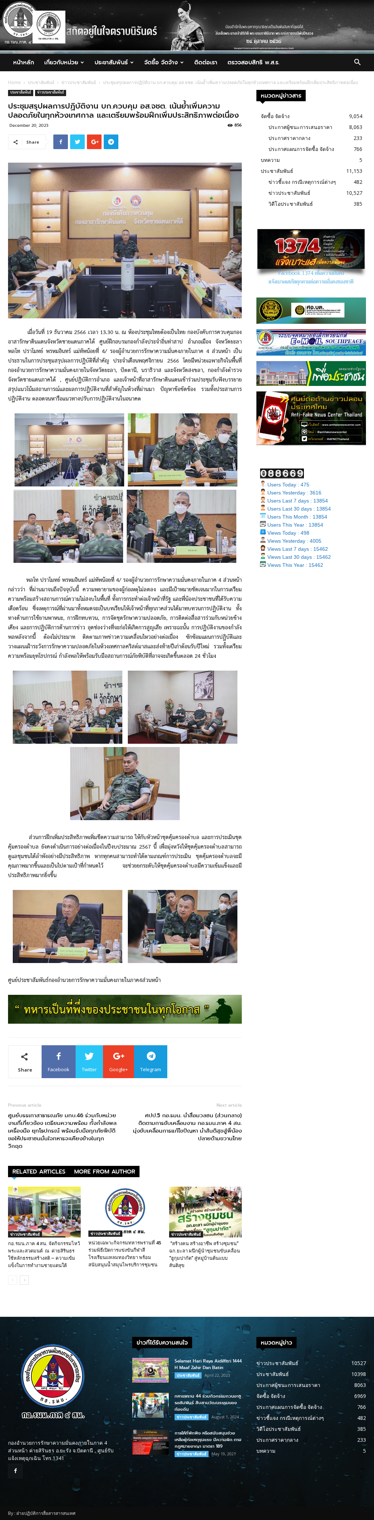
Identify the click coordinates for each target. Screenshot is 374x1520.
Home (14, 82)
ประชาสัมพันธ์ (111, 62)
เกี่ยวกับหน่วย (61, 62)
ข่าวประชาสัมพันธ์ (78, 82)
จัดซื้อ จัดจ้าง (161, 62)
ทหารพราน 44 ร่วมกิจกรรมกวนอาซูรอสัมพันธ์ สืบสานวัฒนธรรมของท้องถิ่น (208, 1403)
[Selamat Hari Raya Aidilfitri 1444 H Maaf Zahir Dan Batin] (150, 1370)
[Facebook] (15, 1471)
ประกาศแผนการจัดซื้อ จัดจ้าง (301, 148)
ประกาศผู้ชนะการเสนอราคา (300, 127)
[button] (357, 63)
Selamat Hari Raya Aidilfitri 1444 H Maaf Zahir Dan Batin (208, 1364)
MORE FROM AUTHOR (104, 1171)
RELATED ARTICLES (38, 1171)
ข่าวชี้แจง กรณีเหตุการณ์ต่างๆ (302, 181)
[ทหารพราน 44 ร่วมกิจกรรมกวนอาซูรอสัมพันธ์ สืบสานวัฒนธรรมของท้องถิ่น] (150, 1405)
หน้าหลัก (23, 62)
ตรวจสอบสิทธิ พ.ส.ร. (253, 62)
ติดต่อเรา (205, 62)
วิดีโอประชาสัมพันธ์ (290, 203)
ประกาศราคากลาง (289, 137)
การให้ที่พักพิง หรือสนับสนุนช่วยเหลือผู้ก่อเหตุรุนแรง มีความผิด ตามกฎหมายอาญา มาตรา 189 (208, 1439)
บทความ (270, 159)
